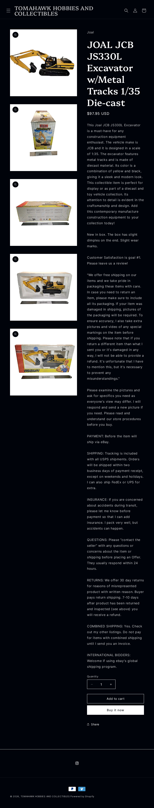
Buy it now (115, 710)
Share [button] (95, 724)
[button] (8, 10)
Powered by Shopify (82, 796)
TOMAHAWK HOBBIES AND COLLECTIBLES (46, 796)
